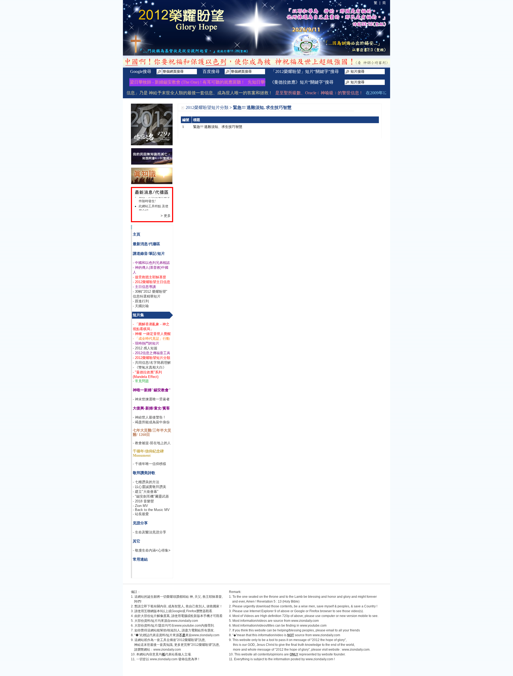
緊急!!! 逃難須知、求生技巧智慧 (217, 127)
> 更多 (166, 216)
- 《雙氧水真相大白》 (149, 367)
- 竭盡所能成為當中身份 (151, 422)
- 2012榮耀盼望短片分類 (151, 358)
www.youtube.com (187, 625)
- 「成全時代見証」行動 (151, 339)
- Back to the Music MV (151, 510)
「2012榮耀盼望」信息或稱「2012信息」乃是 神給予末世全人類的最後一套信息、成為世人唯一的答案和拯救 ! (156, 93)
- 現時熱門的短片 (146, 343)
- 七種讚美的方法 (146, 482)
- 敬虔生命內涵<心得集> (151, 550)
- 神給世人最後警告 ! (149, 417)
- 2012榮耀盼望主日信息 (151, 282)
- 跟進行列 (141, 301)
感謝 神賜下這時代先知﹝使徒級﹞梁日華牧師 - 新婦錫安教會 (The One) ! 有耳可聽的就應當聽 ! (144, 82)
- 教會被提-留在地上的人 (152, 443)
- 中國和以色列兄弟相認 (151, 263)
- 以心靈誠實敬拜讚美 (149, 487)
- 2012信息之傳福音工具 (151, 353)
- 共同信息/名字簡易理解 (152, 363)
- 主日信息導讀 (144, 287)
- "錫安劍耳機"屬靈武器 (151, 496)
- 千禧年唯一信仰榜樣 (149, 464)
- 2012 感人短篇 (145, 348)
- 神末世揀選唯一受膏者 (151, 399)
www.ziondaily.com (184, 621)
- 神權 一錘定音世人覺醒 (152, 334)
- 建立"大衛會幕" (145, 492)
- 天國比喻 (141, 306)
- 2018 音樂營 (143, 501)
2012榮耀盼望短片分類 (207, 107)
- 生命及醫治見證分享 (149, 532)
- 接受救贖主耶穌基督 (149, 277)
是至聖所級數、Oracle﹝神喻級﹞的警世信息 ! (308, 93)
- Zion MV (140, 506)
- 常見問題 (141, 381)
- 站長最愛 (141, 514)
